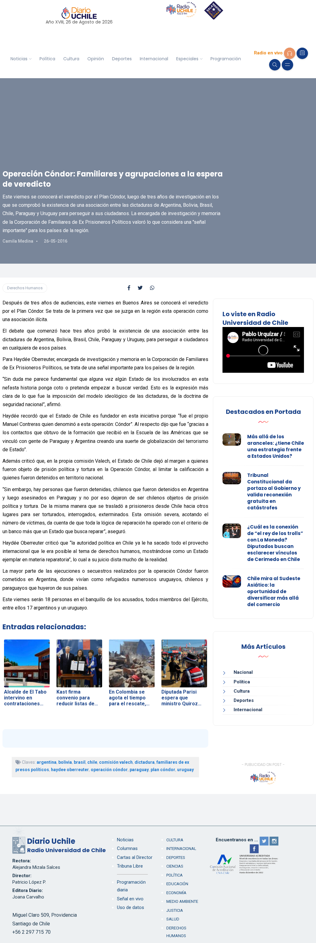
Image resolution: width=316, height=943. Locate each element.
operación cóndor (109, 769)
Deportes (122, 59)
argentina (46, 762)
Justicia (174, 910)
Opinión (95, 59)
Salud (172, 919)
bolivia (65, 762)
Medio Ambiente (182, 901)
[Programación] (302, 53)
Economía (176, 892)
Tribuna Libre (130, 866)
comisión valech (116, 762)
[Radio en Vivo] (289, 53)
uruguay (185, 769)
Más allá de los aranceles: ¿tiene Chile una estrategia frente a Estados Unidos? (275, 446)
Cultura (71, 59)
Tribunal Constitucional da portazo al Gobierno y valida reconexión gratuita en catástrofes (274, 491)
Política (47, 59)
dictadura (145, 762)
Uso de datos (130, 907)
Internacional (154, 59)
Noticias (18, 59)
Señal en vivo (130, 899)
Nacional (243, 672)
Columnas (127, 848)
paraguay (139, 769)
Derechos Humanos (25, 288)
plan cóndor (163, 769)
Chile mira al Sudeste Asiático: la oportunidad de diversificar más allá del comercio (273, 591)
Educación (177, 883)
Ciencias (174, 866)
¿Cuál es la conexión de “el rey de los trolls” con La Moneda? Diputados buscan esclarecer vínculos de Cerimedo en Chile (275, 543)
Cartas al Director (134, 857)
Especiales (187, 59)
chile (92, 762)
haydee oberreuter (70, 769)
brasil (79, 762)
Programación (225, 59)
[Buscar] (275, 64)
